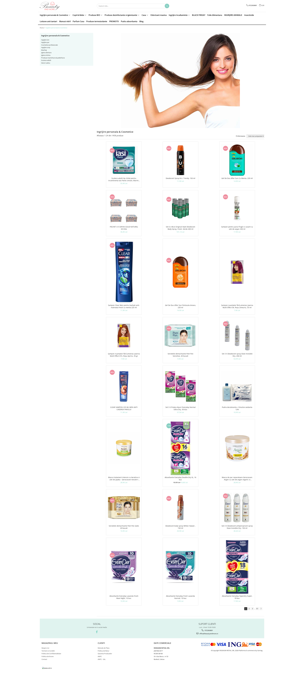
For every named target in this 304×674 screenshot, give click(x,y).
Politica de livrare (48, 656)
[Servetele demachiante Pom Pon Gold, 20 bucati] (124, 507)
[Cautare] (167, 6)
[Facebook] (97, 632)
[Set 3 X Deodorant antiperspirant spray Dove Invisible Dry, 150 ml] (237, 508)
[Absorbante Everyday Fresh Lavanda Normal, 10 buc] (180, 567)
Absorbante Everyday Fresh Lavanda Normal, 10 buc (180, 597)
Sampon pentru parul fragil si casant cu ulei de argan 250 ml (237, 228)
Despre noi (45, 648)
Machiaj (44, 50)
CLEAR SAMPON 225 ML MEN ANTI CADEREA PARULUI (124, 408)
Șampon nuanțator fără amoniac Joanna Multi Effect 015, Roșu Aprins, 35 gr (124, 355)
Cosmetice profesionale (49, 45)
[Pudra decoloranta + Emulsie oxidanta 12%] (237, 386)
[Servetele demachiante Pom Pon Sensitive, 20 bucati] (180, 335)
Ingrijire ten (45, 40)
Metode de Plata (103, 648)
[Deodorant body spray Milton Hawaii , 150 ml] (180, 507)
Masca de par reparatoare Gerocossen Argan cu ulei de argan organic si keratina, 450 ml (237, 478)
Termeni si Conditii (48, 651)
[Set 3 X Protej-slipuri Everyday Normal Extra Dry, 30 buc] (180, 386)
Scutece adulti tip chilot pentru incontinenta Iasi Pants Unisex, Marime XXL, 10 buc (123, 179)
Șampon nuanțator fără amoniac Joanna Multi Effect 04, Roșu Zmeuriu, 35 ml (237, 306)
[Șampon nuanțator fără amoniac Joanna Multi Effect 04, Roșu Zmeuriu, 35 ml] (237, 272)
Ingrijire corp (45, 47)
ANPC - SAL (102, 659)
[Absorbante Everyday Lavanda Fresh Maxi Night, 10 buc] (124, 567)
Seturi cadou (45, 63)
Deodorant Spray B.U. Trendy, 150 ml (180, 178)
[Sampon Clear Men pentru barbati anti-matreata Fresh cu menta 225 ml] (124, 272)
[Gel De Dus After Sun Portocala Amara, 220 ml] (180, 272)
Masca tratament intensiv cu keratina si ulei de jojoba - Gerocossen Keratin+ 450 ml (124, 478)
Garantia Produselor (105, 653)
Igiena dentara (46, 52)
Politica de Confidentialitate (51, 653)
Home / (42, 28)
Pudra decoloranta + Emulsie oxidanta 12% (237, 408)
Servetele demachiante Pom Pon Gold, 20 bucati (124, 527)
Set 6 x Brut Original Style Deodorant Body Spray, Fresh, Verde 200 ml (180, 228)
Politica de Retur (103, 651)
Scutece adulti (46, 60)
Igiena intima (45, 55)
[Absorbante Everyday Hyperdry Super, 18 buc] (237, 567)
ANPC (100, 656)
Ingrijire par (45, 42)
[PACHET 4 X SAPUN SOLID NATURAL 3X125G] (124, 208)
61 (257, 608)
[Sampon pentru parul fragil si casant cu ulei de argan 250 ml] (237, 208)
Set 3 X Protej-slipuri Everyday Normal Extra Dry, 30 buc (180, 408)
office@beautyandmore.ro (208, 634)
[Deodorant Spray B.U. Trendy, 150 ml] (180, 160)
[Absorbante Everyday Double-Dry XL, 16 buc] (180, 448)
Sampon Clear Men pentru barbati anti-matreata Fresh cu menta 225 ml (124, 306)
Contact (44, 659)
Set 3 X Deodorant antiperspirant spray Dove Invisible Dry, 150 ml (237, 527)
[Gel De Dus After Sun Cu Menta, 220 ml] (237, 160)
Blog (141, 21)
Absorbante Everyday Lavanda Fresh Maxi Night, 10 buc (123, 597)
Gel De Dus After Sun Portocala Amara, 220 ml (180, 306)
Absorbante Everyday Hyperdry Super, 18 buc (237, 597)
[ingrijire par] (180, 80)
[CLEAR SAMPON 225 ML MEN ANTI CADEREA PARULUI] (124, 386)
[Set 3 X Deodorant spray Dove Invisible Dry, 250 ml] (237, 335)
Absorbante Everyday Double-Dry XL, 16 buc (180, 478)
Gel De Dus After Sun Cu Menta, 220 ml (237, 178)
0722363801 (208, 630)
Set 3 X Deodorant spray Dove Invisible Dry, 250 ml (237, 355)
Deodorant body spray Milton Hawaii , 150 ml (180, 527)
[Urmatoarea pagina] (260, 608)
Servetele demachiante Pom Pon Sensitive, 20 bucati (180, 355)
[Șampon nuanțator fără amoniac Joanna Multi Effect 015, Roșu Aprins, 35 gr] (124, 335)
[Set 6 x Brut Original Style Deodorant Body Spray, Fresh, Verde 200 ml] (180, 208)
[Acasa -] (52, 6)
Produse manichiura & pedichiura (53, 58)
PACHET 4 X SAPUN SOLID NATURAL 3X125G (124, 228)
